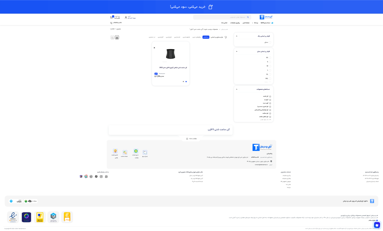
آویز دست (265, 103)
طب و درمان (224, 29)
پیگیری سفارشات (235, 23)
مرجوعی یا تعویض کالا (286, 181)
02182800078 (255, 157)
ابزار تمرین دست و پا (262, 106)
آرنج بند (266, 100)
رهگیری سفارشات (286, 178)
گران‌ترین (160, 37)
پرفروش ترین (196, 37)
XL (267, 74)
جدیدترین (177, 37)
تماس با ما (224, 23)
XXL (267, 79)
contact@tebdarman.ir (261, 165)
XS (267, 58)
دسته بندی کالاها (265, 23)
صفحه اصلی (246, 23)
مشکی (266, 42)
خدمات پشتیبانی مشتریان (372, 181)
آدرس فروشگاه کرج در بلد (197, 178)
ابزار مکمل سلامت (263, 116)
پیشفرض (206, 37)
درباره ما (289, 187)
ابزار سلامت (265, 113)
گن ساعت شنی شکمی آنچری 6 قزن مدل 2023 (173, 68)
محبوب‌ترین (186, 37)
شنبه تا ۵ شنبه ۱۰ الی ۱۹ (197, 181)
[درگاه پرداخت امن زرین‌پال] (40, 217)
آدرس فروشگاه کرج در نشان (196, 175)
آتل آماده (265, 96)
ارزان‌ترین (169, 37)
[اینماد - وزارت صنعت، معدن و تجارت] (13, 217)
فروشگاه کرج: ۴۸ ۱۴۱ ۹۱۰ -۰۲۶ (372, 178)
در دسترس (152, 37)
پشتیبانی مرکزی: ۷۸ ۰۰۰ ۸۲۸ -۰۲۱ (371, 175)
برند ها (256, 23)
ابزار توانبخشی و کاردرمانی (261, 110)
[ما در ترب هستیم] (26, 217)
